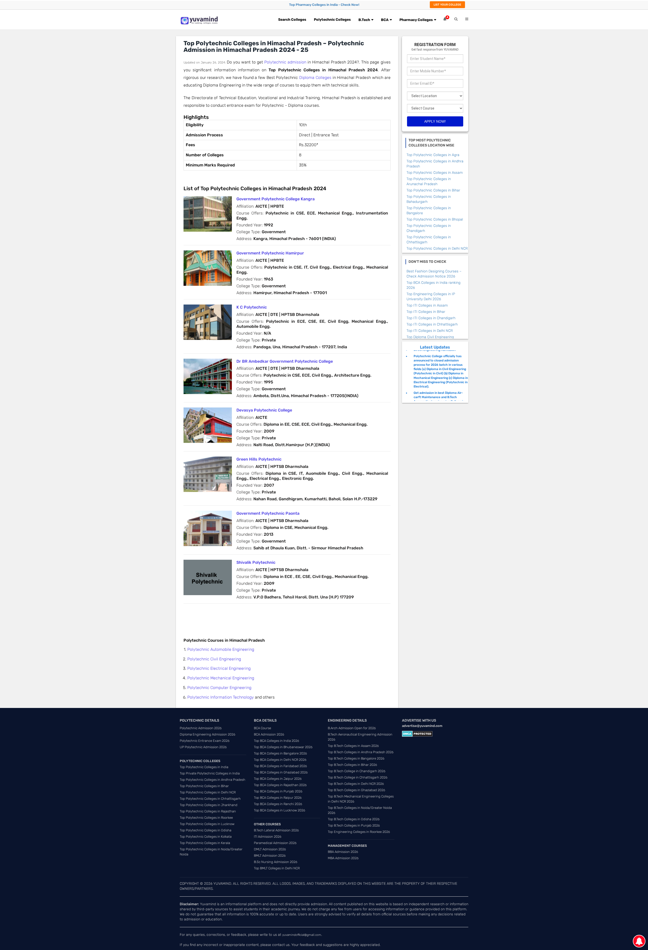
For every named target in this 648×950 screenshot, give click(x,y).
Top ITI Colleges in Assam (427, 305)
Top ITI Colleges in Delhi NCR (430, 331)
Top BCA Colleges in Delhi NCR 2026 (280, 760)
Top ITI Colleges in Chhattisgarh (432, 324)
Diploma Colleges (315, 77)
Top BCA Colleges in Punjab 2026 (278, 791)
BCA (385, 20)
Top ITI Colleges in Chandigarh (431, 318)
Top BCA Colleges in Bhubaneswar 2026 (283, 747)
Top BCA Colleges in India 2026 (276, 741)
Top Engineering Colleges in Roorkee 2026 (359, 832)
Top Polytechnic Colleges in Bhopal (435, 219)
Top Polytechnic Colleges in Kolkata (206, 836)
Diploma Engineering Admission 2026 (207, 734)
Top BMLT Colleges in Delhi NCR (277, 868)
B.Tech (364, 20)
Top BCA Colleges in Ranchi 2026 (278, 804)
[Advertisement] (276, 617)
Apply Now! (435, 121)
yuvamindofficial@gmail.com (301, 935)
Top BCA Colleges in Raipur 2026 (278, 798)
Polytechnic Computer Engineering (219, 687)
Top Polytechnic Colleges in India (204, 767)
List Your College (447, 4)
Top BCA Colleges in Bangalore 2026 (280, 753)
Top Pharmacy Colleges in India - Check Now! (324, 5)
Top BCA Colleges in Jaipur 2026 (278, 779)
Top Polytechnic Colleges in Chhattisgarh (210, 799)
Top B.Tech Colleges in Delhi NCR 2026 (356, 784)
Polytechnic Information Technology (220, 697)
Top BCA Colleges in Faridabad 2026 (280, 766)
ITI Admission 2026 (267, 836)
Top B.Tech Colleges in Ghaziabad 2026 (356, 790)
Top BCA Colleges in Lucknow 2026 (279, 810)
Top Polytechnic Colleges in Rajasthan (208, 811)
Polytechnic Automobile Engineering (220, 649)
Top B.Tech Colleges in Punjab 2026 (354, 825)
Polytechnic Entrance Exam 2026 (205, 741)
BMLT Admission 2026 (270, 855)
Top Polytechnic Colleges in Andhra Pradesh (212, 780)
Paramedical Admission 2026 (275, 843)
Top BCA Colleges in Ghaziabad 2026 (281, 772)
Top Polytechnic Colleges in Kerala (205, 843)
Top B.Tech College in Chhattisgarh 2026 (358, 777)
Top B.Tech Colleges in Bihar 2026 (352, 765)
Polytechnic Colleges (332, 19)
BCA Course (262, 728)
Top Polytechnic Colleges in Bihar (433, 190)
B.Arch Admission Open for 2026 (352, 728)
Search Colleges (292, 19)
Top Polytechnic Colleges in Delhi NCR (437, 248)
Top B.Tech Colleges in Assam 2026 (353, 746)
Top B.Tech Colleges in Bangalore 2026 (356, 758)
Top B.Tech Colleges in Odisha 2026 (354, 819)
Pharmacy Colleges (416, 20)
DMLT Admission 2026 (270, 849)
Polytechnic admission (285, 62)
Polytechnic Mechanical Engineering (220, 678)
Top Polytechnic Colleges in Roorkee (206, 817)
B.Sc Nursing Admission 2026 (275, 862)
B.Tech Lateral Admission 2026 (276, 830)
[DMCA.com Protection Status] (417, 733)
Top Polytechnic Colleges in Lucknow (207, 824)
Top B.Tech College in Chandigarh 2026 (357, 771)
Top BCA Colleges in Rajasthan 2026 (280, 785)
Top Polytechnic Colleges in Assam (435, 172)
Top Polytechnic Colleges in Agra (433, 155)
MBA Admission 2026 (343, 858)
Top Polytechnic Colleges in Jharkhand (208, 805)
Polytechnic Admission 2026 (201, 728)
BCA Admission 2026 (269, 734)
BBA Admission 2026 (343, 852)
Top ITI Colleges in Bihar (426, 312)
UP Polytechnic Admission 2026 (203, 747)
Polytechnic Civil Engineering (214, 659)
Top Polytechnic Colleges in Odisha (205, 830)
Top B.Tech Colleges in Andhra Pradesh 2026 (361, 752)
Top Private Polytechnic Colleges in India (210, 773)
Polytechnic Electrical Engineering (219, 668)
